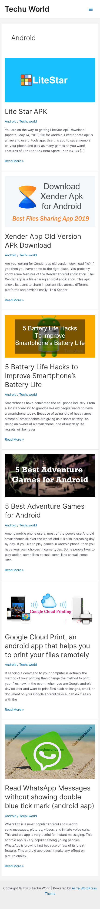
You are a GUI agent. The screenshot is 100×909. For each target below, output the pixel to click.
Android (10, 121)
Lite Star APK (26, 111)
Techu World (27, 9)
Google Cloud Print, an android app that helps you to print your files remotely (47, 646)
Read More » (14, 161)
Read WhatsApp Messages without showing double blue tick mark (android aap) (49, 797)
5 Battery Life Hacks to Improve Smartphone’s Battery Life (41, 376)
